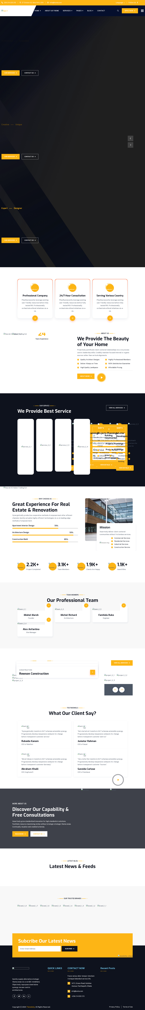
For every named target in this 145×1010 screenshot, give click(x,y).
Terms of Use (128, 1007)
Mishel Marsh (31, 615)
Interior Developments (124, 435)
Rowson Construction (34, 674)
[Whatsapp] (29, 996)
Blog (89, 11)
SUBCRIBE (68, 949)
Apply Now (129, 11)
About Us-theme (52, 11)
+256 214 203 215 (78, 996)
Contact (101, 11)
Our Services (9, 73)
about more (85, 376)
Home (37, 11)
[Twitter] (19, 996)
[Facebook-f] (14, 996)
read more (19, 834)
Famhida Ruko (106, 615)
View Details (105, 465)
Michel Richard (69, 615)
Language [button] (119, 3)
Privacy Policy (114, 1007)
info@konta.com (56, 3)
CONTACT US (29, 73)
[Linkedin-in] (24, 996)
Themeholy (31, 1007)
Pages (79, 11)
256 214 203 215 (10, 3)
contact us (38, 834)
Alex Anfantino (31, 629)
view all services (116, 408)
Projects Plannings (107, 433)
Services (67, 11)
